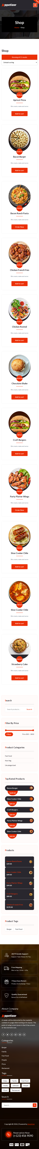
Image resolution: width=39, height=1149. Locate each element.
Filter (9, 734)
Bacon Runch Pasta (20, 213)
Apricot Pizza (19, 100)
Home (16, 27)
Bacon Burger (19, 156)
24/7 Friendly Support (19, 954)
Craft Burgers (19, 440)
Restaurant (5, 1068)
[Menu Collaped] (35, 5)
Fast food (8, 756)
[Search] (35, 1105)
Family (4, 1052)
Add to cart (19, 114)
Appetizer (31, 1124)
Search (29, 709)
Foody (5, 1085)
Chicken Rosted (19, 326)
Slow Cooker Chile (19, 553)
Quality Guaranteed (19, 994)
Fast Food (18, 929)
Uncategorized (10, 765)
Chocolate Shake (19, 383)
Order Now (19, 227)
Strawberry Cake (20, 664)
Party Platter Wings (19, 496)
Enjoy (5, 1081)
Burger (9, 929)
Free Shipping (16, 967)
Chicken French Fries (19, 270)
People (4, 1060)
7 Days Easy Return (18, 981)
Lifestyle (15, 1085)
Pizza (4, 1064)
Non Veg (8, 761)
